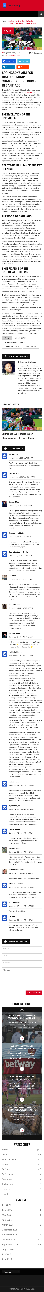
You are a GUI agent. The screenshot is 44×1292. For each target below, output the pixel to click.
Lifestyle (22, 1189)
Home (4, 21)
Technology (22, 1184)
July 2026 (22, 1205)
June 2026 (22, 1210)
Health (22, 1194)
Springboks (21, 338)
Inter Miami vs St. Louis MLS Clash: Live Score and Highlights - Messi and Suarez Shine (22, 1078)
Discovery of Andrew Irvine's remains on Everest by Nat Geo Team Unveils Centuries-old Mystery (22, 1108)
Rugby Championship (15, 342)
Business (22, 1169)
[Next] (22, 1137)
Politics (22, 1154)
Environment (22, 1174)
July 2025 (22, 1254)
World (22, 1164)
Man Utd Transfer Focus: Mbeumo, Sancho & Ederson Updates (22, 1047)
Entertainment (22, 1159)
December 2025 (22, 1229)
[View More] (22, 1038)
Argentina (29, 92)
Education (22, 1179)
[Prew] (22, 1009)
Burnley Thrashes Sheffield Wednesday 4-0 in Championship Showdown (22, 1016)
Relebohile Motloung (12, 55)
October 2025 (22, 1239)
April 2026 (22, 1220)
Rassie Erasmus (12, 347)
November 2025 (22, 1234)
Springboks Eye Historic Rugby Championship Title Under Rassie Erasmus (18, 436)
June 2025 (22, 1259)
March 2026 (22, 1224)
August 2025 (22, 1249)
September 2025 (22, 1244)
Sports (7, 30)
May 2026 (22, 1215)
